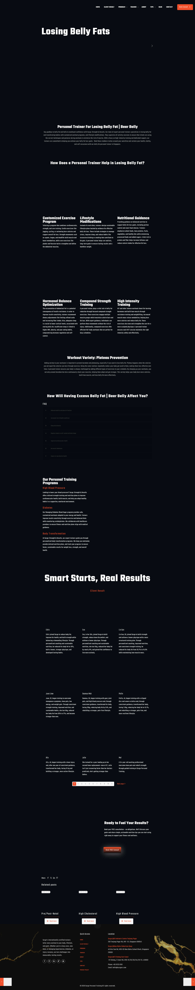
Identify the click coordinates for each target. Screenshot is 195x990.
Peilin (121, 693)
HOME (81, 940)
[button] (97, 410)
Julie (84, 757)
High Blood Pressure (127, 914)
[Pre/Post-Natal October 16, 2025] (189, 982)
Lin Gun (121, 630)
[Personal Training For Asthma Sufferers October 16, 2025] (6, 982)
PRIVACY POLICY (84, 970)
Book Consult (183, 7)
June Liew (49, 693)
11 (112, 783)
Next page (120, 783)
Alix (47, 757)
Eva (83, 630)
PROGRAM (82, 948)
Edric (48, 630)
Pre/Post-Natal (50, 914)
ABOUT (82, 957)
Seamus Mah (87, 693)
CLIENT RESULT (84, 944)
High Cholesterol (88, 914)
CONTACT (82, 966)
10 (108, 783)
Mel (120, 757)
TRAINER (82, 953)
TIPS (81, 961)
